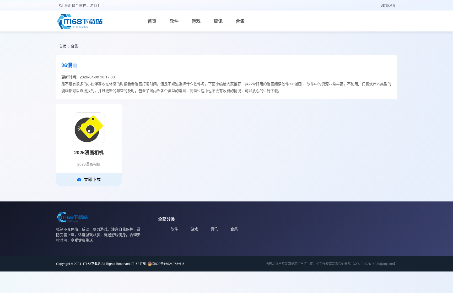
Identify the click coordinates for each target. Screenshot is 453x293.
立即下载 (92, 179)
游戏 (196, 21)
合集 (240, 21)
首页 (152, 21)
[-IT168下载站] (79, 22)
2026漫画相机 (89, 152)
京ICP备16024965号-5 (168, 263)
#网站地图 (388, 5)
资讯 (218, 21)
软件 (174, 21)
